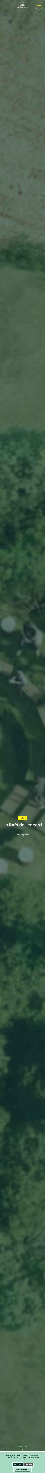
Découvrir (22, 1447)
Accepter (18, 1464)
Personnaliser (22, 1470)
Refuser (28, 1465)
